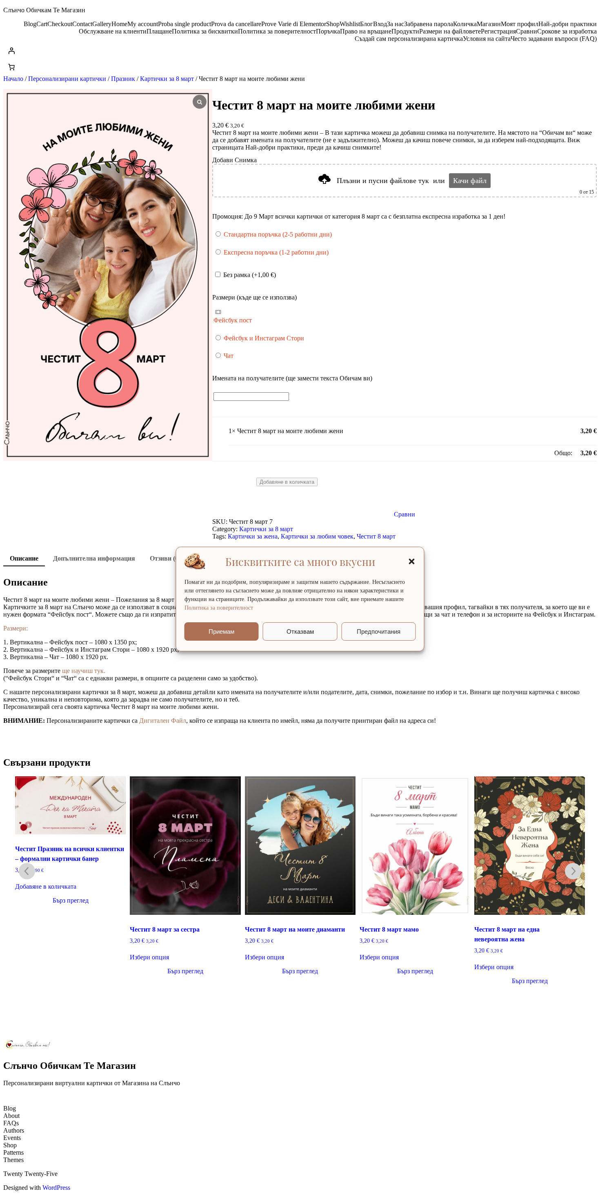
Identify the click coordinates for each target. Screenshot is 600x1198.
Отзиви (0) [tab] (165, 558)
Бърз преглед (71, 900)
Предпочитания (378, 631)
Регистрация (498, 31)
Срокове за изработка (567, 31)
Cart (41, 23)
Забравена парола (428, 23)
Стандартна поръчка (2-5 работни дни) (277, 234)
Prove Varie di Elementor (293, 23)
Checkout (59, 23)
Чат (227, 355)
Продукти (405, 31)
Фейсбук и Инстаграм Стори (263, 338)
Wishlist (350, 23)
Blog (30, 23)
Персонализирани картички (67, 78)
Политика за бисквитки (205, 31)
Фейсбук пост (232, 320)
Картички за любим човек (317, 536)
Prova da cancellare (236, 23)
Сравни (526, 31)
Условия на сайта (487, 38)
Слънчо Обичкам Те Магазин (44, 10)
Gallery (101, 23)
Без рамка (249, 274)
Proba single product (184, 23)
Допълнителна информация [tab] (94, 558)
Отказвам (300, 631)
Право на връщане (365, 31)
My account (142, 23)
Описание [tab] (24, 558)
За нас (395, 23)
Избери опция (149, 957)
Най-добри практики (567, 23)
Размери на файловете (450, 31)
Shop (333, 23)
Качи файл (470, 181)
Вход (380, 23)
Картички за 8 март (167, 78)
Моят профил (519, 23)
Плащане (159, 31)
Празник (123, 78)
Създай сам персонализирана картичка (409, 38)
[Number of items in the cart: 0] (11, 67)
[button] (412, 561)
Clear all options (250, 452)
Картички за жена (253, 536)
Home (119, 23)
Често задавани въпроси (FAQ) (554, 38)
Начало (13, 78)
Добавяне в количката (45, 886)
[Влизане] (300, 50)
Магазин (489, 23)
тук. (99, 670)
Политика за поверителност (218, 608)
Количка (465, 23)
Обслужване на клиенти (113, 31)
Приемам (221, 631)
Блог (366, 23)
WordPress (56, 1187)
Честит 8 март (376, 536)
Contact (82, 23)
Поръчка (328, 31)
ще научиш (77, 670)
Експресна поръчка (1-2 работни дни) (275, 252)
